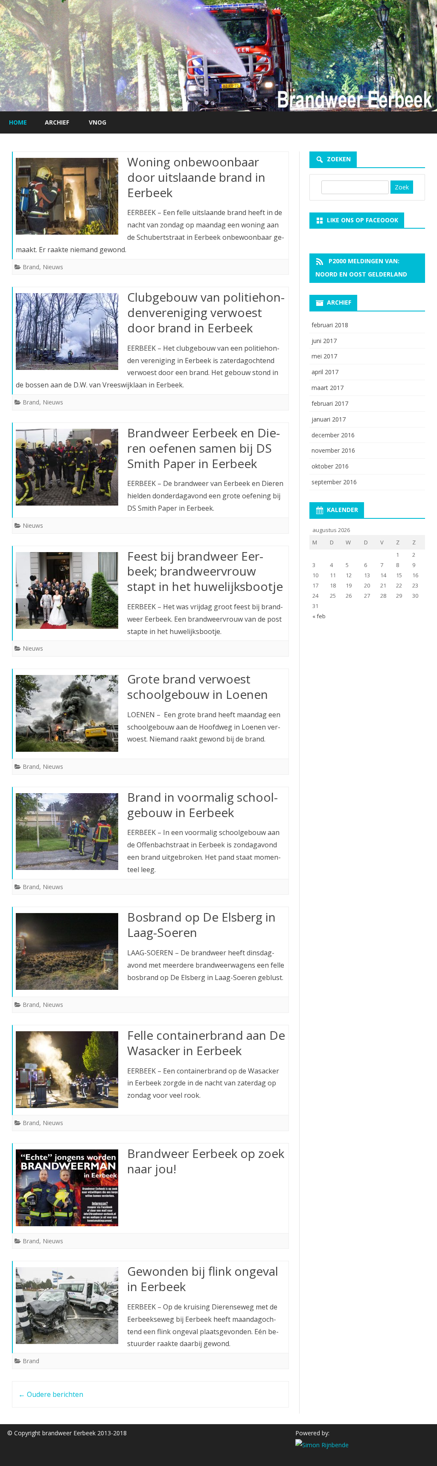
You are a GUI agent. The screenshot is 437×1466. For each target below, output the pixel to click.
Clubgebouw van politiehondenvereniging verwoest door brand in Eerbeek (206, 312)
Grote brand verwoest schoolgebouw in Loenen (197, 686)
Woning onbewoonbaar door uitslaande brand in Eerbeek (196, 177)
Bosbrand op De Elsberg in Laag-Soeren (201, 924)
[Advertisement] (367, 686)
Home (18, 122)
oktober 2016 (330, 466)
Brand (31, 267)
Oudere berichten (50, 1394)
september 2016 (334, 482)
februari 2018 (330, 325)
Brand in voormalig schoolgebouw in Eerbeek (202, 804)
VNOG (97, 122)
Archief (57, 122)
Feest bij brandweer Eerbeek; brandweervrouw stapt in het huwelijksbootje (205, 571)
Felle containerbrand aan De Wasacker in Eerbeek (206, 1043)
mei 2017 (324, 356)
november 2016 (333, 450)
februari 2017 (330, 403)
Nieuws (53, 267)
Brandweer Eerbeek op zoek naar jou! (205, 1161)
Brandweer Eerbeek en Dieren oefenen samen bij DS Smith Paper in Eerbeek (203, 448)
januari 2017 (329, 419)
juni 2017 (324, 341)
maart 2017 (328, 388)
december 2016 (333, 435)
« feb (319, 616)
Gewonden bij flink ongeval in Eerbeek (202, 1278)
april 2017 (325, 372)
